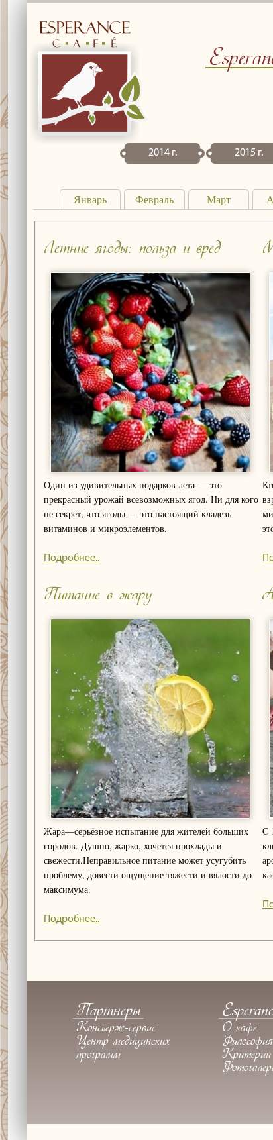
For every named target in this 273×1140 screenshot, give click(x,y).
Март (219, 199)
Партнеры (108, 1012)
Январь (90, 199)
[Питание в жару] (150, 816)
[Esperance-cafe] (89, 140)
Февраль (154, 199)
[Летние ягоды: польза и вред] (150, 469)
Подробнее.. (71, 558)
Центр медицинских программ (123, 1048)
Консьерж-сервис (116, 1028)
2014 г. (162, 153)
